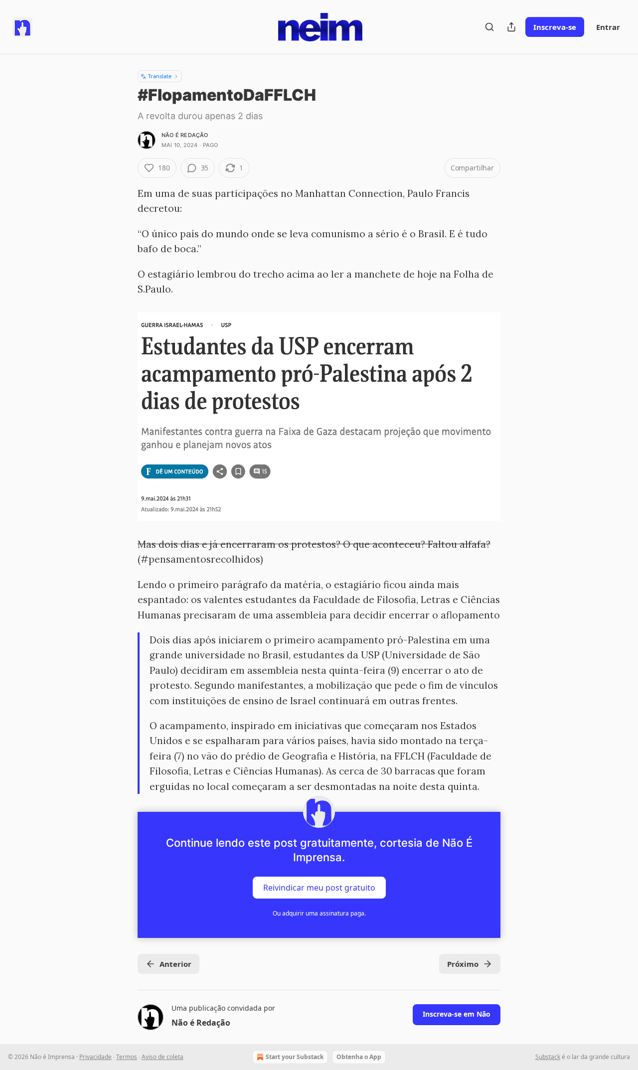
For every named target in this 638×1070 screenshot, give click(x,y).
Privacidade (95, 1057)
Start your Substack (294, 1057)
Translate (159, 76)
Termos (126, 1057)
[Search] (489, 27)
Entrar (608, 27)
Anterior (175, 964)
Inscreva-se (554, 27)
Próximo (462, 964)
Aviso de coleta (162, 1057)
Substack (547, 1057)
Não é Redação (184, 135)
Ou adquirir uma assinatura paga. (319, 913)
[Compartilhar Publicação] (511, 27)
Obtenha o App (358, 1057)
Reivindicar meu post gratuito (319, 887)
